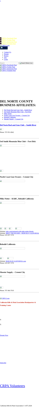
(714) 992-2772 (5, 322)
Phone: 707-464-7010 (7, 290)
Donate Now (4, 335)
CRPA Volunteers (12, 386)
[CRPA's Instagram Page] (8, 42)
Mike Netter (8, 114)
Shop (16, 24)
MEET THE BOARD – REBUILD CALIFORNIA (22, 233)
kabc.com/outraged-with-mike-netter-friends (20, 231)
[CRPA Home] (5, 45)
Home (3, 7)
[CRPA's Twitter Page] (7, 40)
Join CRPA (9, 412)
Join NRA (24, 412)
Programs (6, 15)
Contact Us (7, 52)
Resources (6, 24)
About (11, 7)
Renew (14, 32)
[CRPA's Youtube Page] (8, 44)
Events (24, 15)
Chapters (28, 7)
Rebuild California (10, 117)
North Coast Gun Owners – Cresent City (17, 115)
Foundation (27, 24)
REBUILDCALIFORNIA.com (16, 261)
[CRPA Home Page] (5, 298)
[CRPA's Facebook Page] (8, 38)
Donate (4, 32)
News (16, 15)
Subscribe (3, 363)
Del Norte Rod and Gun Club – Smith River (18, 110)
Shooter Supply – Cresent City (13, 119)
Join (18, 7)
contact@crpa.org (5, 327)
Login (29, 32)
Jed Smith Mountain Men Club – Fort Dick (17, 112)
